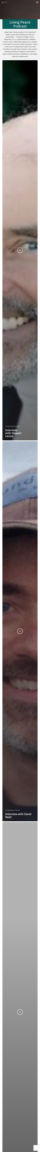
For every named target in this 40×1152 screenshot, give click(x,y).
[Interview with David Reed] (20, 631)
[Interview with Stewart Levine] (20, 250)
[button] (37, 2)
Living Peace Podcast (12, 426)
